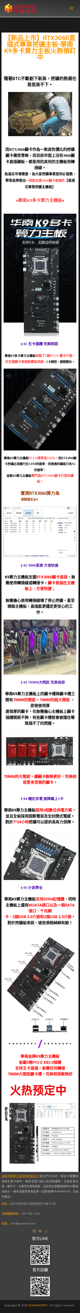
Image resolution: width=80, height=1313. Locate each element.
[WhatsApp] (46, 1231)
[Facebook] (34, 1231)
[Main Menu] (72, 8)
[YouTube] (40, 1231)
